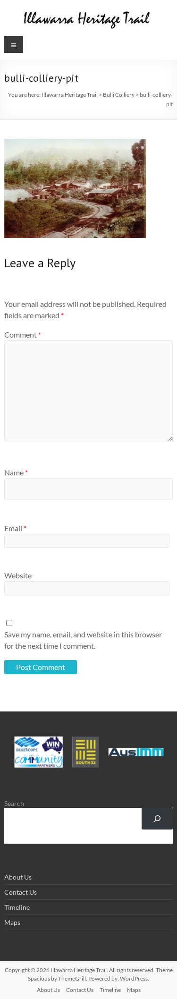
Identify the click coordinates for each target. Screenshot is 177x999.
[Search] (157, 819)
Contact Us (20, 892)
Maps (12, 922)
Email (15, 528)
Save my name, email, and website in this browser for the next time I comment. (83, 640)
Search (14, 803)
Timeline (17, 907)
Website (18, 575)
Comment (22, 334)
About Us (18, 877)
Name (16, 472)
